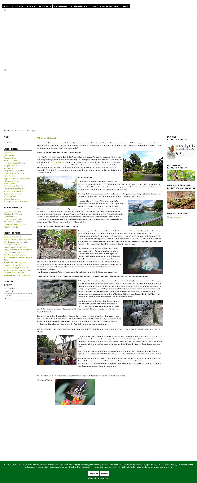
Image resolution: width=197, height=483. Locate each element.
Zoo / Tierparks (10, 176)
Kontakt (8, 295)
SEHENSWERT (17, 6)
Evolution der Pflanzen (13, 214)
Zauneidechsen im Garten (14, 219)
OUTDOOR (30, 6)
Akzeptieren (93, 474)
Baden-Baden (45, 6)
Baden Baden (9, 153)
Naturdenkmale (10, 183)
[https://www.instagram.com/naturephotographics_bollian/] (181, 199)
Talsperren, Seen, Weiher (14, 171)
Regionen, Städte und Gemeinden (17, 178)
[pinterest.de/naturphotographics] (181, 175)
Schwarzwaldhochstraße (84, 6)
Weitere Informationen (98, 478)
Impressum (9, 292)
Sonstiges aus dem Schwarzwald (17, 201)
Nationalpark (60, 6)
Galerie (125, 6)
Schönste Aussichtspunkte (14, 173)
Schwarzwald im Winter (13, 194)
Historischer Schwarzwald (14, 189)
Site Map (8, 285)
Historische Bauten (11, 181)
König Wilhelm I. (56, 162)
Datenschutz (10, 288)
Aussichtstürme (10, 158)
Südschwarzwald (10, 196)
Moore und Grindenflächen (14, 163)
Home (6, 6)
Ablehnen (104, 474)
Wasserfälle (8, 168)
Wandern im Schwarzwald (14, 191)
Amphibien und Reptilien (13, 222)
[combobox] (15, 142)
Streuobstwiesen (10, 216)
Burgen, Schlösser (11, 165)
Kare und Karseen (11, 160)
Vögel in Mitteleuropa (12, 211)
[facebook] (174, 217)
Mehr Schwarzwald (109, 6)
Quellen (8, 299)
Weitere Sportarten (11, 199)
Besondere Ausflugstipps (14, 186)
